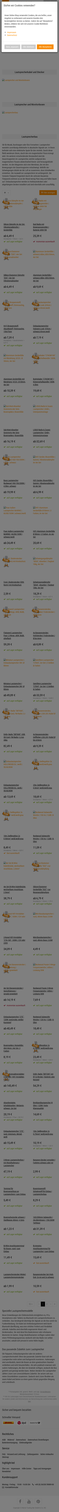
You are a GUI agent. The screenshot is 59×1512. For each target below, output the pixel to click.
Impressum (11, 32)
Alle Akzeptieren (45, 47)
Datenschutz (12, 35)
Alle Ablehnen (28, 47)
